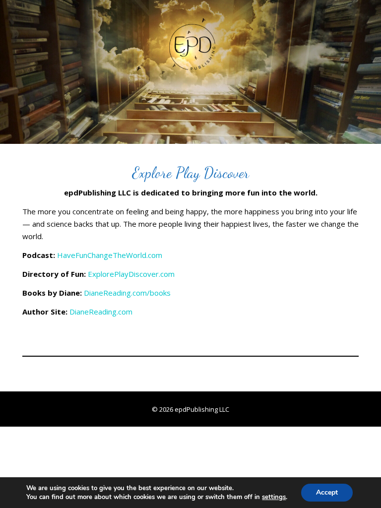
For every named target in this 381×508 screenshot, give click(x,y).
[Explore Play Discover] (190, 72)
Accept (327, 492)
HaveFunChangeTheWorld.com (109, 255)
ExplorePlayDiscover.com (131, 274)
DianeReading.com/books (127, 293)
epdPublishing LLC (202, 409)
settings (274, 497)
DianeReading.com (100, 312)
